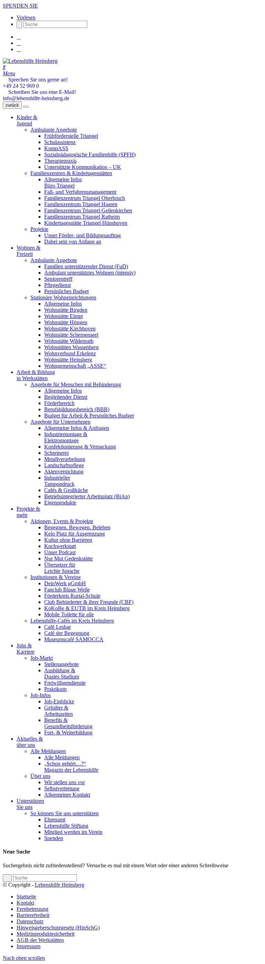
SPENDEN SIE (20, 6)
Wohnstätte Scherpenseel (71, 335)
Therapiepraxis (60, 161)
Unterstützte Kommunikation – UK (82, 167)
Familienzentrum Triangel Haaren (80, 204)
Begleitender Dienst (65, 397)
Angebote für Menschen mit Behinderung (75, 384)
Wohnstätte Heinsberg (68, 360)
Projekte (39, 229)
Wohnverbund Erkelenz (70, 353)
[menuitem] (139, 897)
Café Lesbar (57, 627)
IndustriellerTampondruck (59, 481)
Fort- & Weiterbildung (68, 732)
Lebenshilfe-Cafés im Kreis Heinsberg (72, 621)
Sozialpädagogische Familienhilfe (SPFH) (90, 154)
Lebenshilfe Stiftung (66, 826)
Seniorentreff (58, 279)
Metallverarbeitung (64, 459)
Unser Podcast (60, 552)
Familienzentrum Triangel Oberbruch (84, 198)
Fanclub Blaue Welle (67, 589)
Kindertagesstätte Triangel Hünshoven (85, 223)
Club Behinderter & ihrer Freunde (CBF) (89, 602)
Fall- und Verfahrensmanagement (80, 192)
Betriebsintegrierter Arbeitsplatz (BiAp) (87, 496)
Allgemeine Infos (63, 304)
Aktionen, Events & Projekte (61, 521)
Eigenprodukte (60, 502)
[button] (26, 17)
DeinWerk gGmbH (65, 583)
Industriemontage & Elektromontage (65, 437)
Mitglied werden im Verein (73, 832)
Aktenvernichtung (64, 471)
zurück (12, 105)
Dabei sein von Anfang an (72, 241)
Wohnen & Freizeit (28, 251)
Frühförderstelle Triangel (71, 136)
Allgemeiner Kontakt (67, 795)
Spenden (53, 838)
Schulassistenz (60, 142)
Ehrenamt (54, 819)
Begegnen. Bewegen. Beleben (77, 527)
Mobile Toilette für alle (69, 614)
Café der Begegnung (66, 633)
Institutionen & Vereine (55, 577)
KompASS (56, 148)
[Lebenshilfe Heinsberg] (30, 61)
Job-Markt (41, 658)
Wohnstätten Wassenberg (71, 347)
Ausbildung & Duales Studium (61, 673)
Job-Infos (40, 695)
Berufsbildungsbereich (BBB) (76, 409)
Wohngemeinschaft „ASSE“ (75, 366)
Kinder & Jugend (27, 120)
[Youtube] (19, 49)
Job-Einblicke (59, 701)
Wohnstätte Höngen (65, 322)
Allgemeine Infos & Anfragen (76, 428)
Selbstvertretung (61, 788)
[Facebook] (19, 37)
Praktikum (55, 689)
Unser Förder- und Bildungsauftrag (82, 235)
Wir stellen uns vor (64, 782)
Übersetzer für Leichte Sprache (61, 568)
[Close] (26, 107)
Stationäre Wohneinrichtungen (63, 297)
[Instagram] (19, 43)
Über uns (40, 776)
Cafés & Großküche (66, 490)
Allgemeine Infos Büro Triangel (63, 182)
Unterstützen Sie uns (30, 804)
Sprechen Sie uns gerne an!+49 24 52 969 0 (35, 83)
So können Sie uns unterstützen (64, 813)
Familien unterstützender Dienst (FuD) (86, 266)
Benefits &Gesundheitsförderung (68, 723)
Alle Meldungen (48, 751)
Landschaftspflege (64, 465)
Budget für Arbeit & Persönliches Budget (89, 415)
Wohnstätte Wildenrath (69, 341)
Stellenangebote (61, 664)
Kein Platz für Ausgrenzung (74, 534)
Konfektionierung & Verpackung (80, 447)
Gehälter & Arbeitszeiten (58, 711)
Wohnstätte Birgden (65, 310)
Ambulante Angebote (53, 130)
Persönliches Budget (66, 291)
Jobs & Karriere (26, 649)
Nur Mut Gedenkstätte (68, 558)
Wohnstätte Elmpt (63, 316)
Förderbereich (59, 403)
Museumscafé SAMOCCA (74, 639)
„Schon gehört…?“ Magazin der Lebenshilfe (71, 767)
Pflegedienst (57, 285)
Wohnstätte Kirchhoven (70, 328)
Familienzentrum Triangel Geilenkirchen (88, 210)
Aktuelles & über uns (30, 742)
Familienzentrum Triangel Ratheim (82, 217)
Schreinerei (56, 453)
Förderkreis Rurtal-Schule (72, 596)
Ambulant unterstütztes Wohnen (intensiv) (90, 273)
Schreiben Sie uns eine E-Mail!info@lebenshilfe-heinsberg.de (39, 95)
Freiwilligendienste (65, 683)
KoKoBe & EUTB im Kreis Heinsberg (87, 608)
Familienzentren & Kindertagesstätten (71, 173)
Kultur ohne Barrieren (68, 540)
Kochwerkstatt (60, 546)
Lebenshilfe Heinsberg (59, 885)
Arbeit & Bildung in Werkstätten (36, 375)
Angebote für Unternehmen (60, 422)
